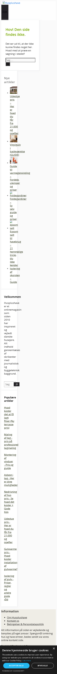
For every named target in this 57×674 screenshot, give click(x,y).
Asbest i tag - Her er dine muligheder (11, 480)
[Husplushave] (11, 3)
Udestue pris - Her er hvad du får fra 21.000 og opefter (9, 530)
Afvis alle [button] (43, 665)
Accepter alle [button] (16, 665)
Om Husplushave (17, 617)
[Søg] (8, 64)
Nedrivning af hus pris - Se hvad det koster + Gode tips (10, 502)
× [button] (54, 649)
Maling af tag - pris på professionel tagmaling (11, 441)
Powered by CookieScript (13, 671)
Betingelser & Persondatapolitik (25, 624)
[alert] (28, 659)
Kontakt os (13, 620)
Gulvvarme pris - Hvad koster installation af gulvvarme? (10, 559)
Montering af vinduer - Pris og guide (10, 461)
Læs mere (26, 660)
